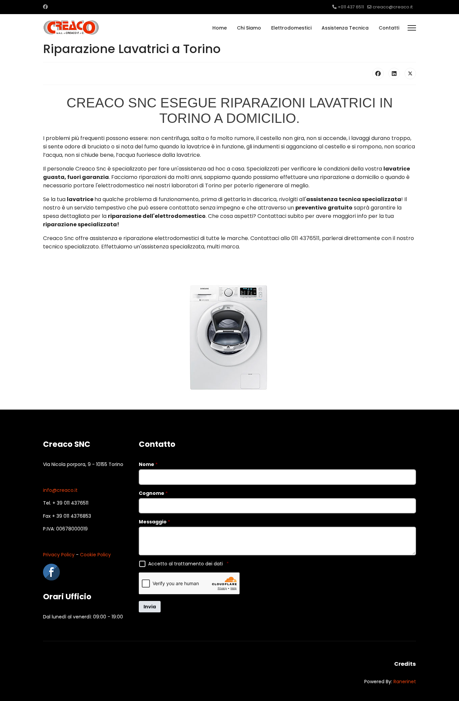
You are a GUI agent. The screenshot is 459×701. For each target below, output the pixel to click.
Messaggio (154, 521)
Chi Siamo (249, 28)
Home (219, 28)
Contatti (389, 28)
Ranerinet (404, 681)
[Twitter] (410, 73)
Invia (149, 606)
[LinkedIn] (394, 73)
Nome (148, 464)
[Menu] (412, 27)
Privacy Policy (59, 554)
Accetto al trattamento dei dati (188, 563)
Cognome (153, 493)
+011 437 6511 (351, 7)
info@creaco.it (60, 490)
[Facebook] (45, 6)
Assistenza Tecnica (345, 28)
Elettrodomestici (291, 28)
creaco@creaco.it (393, 7)
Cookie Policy (95, 554)
